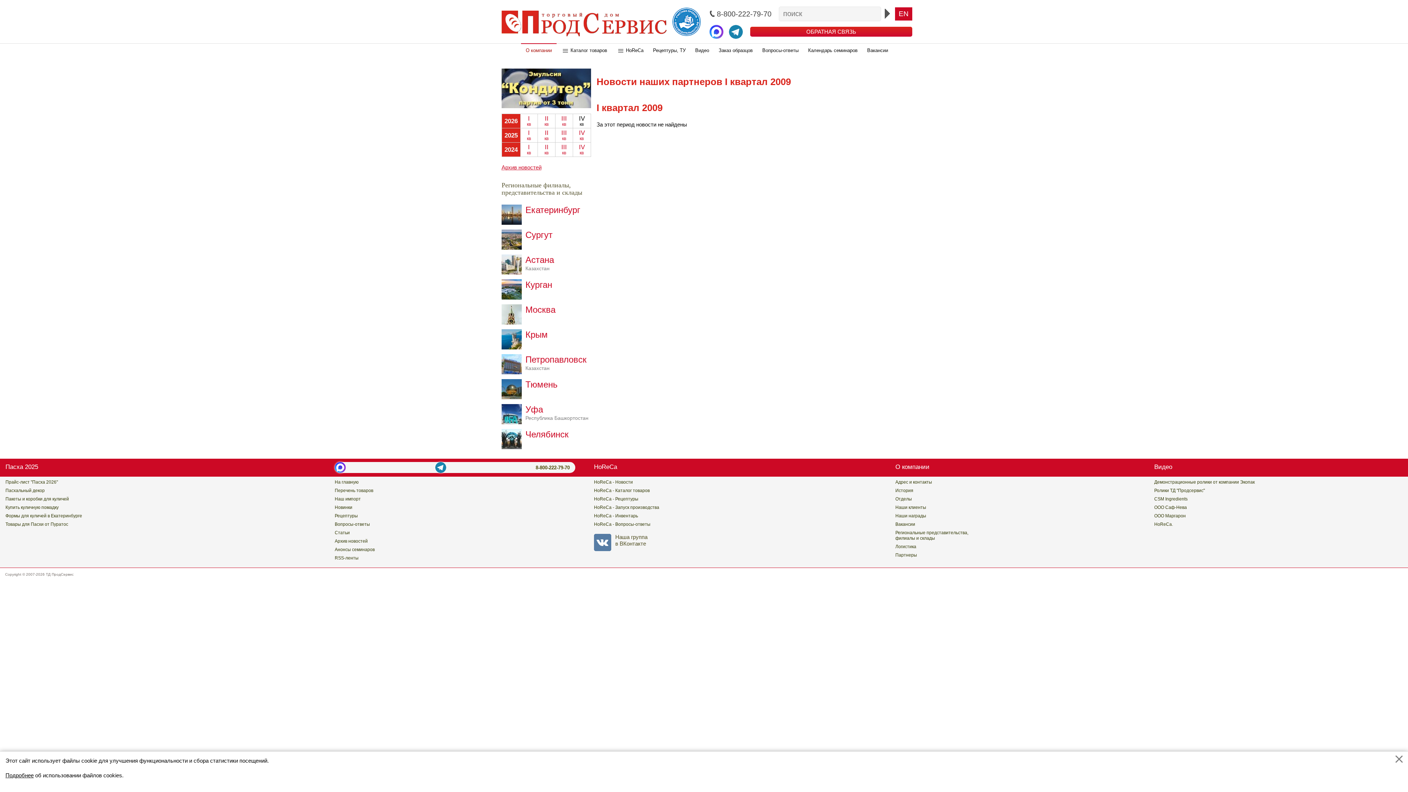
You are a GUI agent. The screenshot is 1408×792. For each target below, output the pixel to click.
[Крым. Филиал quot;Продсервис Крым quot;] (513, 347)
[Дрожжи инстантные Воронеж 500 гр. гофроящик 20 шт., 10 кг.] (546, 106)
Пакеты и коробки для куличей (37, 499)
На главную (347, 482)
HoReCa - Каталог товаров (622, 490)
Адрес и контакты (913, 482)
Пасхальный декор (25, 490)
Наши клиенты (910, 507)
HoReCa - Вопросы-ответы (622, 524)
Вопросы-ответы (780, 50)
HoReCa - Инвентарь (616, 515)
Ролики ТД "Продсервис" (1179, 490)
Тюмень (541, 384)
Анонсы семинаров (355, 549)
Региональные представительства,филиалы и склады (931, 535)
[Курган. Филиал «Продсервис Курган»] (513, 297)
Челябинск (547, 434)
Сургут (539, 235)
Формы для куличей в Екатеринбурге (44, 515)
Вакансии (877, 50)
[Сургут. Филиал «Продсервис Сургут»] (513, 248)
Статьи (342, 532)
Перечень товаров (354, 490)
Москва (540, 310)
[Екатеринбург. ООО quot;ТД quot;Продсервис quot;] (513, 223)
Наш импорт (348, 499)
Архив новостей (522, 167)
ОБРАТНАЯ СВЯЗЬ (831, 32)
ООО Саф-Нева (1170, 507)
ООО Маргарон (1170, 515)
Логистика (905, 546)
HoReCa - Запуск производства (626, 507)
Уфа (556, 412)
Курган (538, 285)
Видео (702, 50)
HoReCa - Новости (613, 482)
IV (582, 135)
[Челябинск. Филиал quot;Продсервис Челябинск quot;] (513, 447)
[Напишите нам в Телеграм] (736, 32)
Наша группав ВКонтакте (631, 540)
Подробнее (20, 775)
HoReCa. (1163, 524)
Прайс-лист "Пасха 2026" (32, 482)
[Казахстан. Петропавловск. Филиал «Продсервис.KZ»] (513, 372)
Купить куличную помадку (32, 507)
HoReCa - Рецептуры (616, 499)
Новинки (343, 507)
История (904, 490)
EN (904, 14)
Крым (536, 335)
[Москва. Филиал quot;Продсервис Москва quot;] (513, 322)
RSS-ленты (347, 558)
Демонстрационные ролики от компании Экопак (1204, 482)
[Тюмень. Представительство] (513, 397)
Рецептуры (346, 515)
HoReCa (635, 50)
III (564, 121)
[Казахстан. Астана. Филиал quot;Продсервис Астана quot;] (513, 273)
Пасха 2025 (22, 466)
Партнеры (906, 555)
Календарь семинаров (833, 50)
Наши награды (910, 515)
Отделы (903, 499)
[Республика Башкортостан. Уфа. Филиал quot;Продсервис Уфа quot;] (513, 422)
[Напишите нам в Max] (716, 32)
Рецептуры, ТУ (669, 50)
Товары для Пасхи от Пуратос (37, 524)
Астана (539, 263)
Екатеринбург (552, 210)
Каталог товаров (589, 50)
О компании (539, 50)
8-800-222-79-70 (553, 467)
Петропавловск (556, 363)
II (546, 121)
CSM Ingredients (1171, 499)
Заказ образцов (736, 50)
